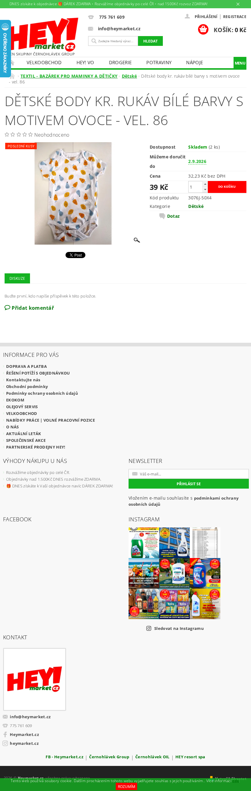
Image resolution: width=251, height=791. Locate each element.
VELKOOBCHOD (44, 62)
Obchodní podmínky (27, 386)
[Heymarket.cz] (42, 37)
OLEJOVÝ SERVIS (22, 406)
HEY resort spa (190, 757)
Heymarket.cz (24, 734)
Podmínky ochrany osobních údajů (42, 393)
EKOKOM (15, 400)
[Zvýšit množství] (205, 184)
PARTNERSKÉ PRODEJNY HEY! (36, 447)
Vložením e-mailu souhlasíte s (183, 501)
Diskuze (17, 278)
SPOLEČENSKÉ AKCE (26, 440)
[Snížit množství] (205, 189)
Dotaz (173, 216)
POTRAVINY (158, 62)
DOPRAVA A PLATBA (26, 366)
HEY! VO (85, 62)
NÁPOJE (194, 62)
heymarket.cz (24, 743)
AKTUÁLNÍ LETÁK (23, 433)
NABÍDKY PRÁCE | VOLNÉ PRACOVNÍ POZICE (50, 420)
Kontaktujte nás (23, 380)
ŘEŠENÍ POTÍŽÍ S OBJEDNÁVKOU (38, 373)
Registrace (234, 16)
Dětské (196, 206)
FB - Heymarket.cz (64, 757)
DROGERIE (120, 62)
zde (235, 780)
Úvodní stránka (12, 62)
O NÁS (12, 427)
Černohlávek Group (109, 757)
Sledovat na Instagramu (179, 628)
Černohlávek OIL (152, 757)
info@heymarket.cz (30, 716)
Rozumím (126, 786)
